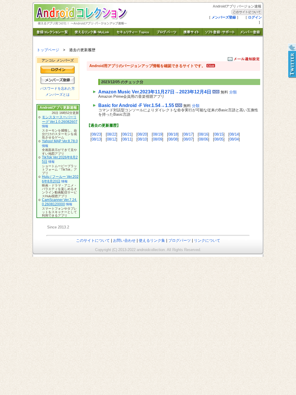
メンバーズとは (57, 95)
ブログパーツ (179, 240)
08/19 (157, 134)
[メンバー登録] (250, 35)
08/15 (218, 134)
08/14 (234, 134)
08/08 (172, 139)
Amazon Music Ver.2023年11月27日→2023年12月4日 (154, 91)
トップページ (48, 50)
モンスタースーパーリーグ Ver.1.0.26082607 (59, 119)
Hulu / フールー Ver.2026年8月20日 (60, 179)
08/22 (111, 134)
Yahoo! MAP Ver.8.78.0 (60, 141)
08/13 (96, 139)
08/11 (127, 139)
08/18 (172, 134)
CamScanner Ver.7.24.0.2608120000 (59, 202)
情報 (45, 126)
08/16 (203, 134)
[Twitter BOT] (291, 60)
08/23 (96, 134)
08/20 (142, 134)
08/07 (188, 139)
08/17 (188, 134)
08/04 (234, 139)
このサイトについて (93, 240)
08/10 (142, 139)
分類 (233, 92)
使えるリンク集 (152, 240)
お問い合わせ (124, 240)
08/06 (203, 139)
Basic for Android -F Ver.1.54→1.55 (136, 105)
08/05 (218, 139)
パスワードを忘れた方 (57, 88)
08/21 (127, 134)
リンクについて (207, 240)
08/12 (111, 139)
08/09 (157, 139)
